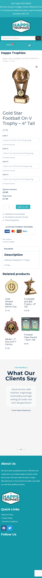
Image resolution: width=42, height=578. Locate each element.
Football (11, 241)
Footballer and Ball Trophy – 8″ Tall (30, 303)
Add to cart (23, 207)
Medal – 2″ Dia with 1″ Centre (10, 342)
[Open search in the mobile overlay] (21, 38)
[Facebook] (3, 528)
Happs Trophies (13, 53)
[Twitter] (9, 528)
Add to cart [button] (12, 316)
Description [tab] (8, 249)
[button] (29, 45)
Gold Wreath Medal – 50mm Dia (10, 303)
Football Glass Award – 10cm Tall (30, 337)
